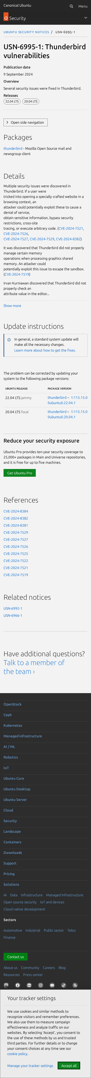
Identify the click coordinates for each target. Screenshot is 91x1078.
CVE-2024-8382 (68, 239)
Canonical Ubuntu (17, 5)
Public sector (54, 930)
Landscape (12, 831)
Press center (33, 975)
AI (5, 895)
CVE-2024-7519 (17, 274)
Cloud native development (24, 909)
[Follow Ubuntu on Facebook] (18, 986)
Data (13, 895)
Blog (62, 968)
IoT (6, 768)
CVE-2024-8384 (16, 511)
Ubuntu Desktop (17, 789)
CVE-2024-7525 (16, 554)
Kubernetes (13, 725)
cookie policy (17, 1054)
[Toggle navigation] (85, 17)
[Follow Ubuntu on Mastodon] (7, 986)
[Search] (71, 6)
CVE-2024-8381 (16, 525)
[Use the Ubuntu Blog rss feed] (76, 986)
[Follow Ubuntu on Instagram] (41, 986)
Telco (71, 930)
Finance (9, 937)
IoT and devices (52, 902)
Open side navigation (27, 122)
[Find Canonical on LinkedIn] (30, 986)
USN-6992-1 (13, 608)
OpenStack (13, 704)
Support (10, 863)
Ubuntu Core (14, 778)
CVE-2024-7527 (16, 239)
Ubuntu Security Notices (26, 32)
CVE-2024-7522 (16, 561)
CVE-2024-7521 (71, 228)
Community (30, 968)
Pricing (9, 874)
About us (10, 968)
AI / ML (9, 747)
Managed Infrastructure (64, 895)
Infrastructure (32, 895)
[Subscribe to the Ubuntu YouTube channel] (53, 986)
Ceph (8, 715)
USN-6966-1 (13, 615)
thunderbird (13, 148)
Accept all (68, 1066)
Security (10, 821)
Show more (12, 306)
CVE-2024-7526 (16, 234)
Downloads (13, 853)
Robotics (11, 757)
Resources (12, 975)
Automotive (13, 930)
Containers (12, 842)
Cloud (8, 810)
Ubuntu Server (15, 800)
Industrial (33, 930)
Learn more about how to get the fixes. (45, 350)
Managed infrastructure (23, 736)
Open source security (20, 902)
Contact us (15, 957)
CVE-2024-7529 (42, 239)
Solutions (11, 884)
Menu (82, 6)
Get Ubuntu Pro (19, 473)
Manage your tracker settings (30, 1066)
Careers (49, 968)
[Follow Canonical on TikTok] (64, 986)
